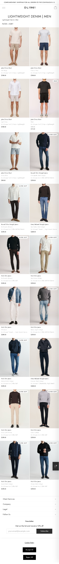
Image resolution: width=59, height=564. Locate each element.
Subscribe (44, 531)
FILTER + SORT (7, 24)
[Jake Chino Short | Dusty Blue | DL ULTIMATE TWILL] (14, 151)
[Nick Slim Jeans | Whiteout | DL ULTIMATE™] (14, 306)
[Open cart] (55, 8)
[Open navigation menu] (3, 8)
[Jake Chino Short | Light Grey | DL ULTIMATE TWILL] (14, 98)
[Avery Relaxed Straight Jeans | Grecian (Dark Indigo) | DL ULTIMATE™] (44, 357)
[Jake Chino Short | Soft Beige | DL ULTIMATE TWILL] (14, 46)
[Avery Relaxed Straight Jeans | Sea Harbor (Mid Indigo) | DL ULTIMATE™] (44, 203)
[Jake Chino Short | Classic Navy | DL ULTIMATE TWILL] (44, 46)
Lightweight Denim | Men (10, 20)
